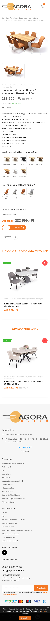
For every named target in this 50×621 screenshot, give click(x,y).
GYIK (4, 516)
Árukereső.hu (25, 451)
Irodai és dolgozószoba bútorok (13, 499)
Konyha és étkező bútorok (28, 18)
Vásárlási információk (9, 523)
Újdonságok (6, 474)
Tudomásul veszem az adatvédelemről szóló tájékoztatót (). (24, 593)
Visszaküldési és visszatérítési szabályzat (17, 530)
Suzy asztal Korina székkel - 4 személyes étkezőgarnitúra (23, 383)
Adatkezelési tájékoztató (11, 534)
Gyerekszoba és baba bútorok (13, 463)
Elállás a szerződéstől (10, 541)
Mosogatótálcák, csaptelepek (12, 481)
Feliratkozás (41, 588)
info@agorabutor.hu (13, 570)
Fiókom (4, 513)
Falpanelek (6, 477)
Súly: (3, 107)
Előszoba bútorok (8, 502)
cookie (43, 611)
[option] (25, 42)
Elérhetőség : (7, 103)
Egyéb (4, 470)
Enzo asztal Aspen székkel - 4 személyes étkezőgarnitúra (23, 305)
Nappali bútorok (7, 484)
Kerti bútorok (6, 467)
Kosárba (17, 228)
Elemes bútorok (7, 491)
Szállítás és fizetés (8, 527)
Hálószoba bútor (8, 488)
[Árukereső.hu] (25, 448)
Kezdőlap (5, 18)
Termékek (14, 18)
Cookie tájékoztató (8, 537)
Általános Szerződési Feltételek (13, 520)
